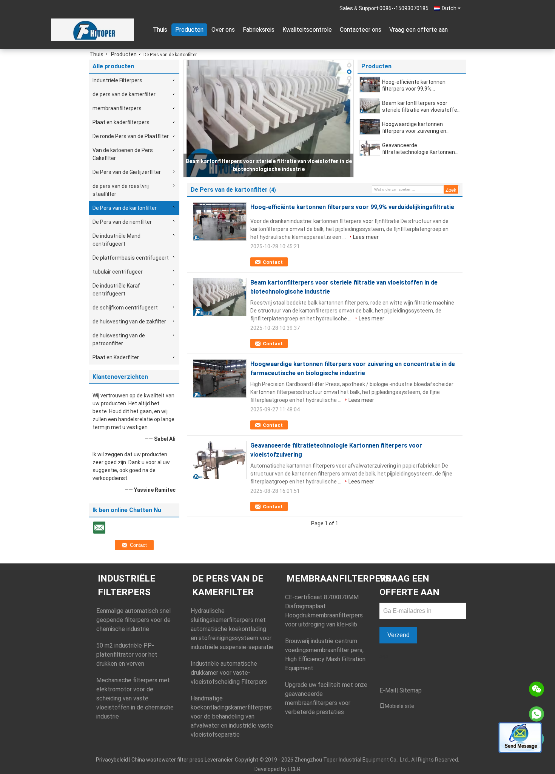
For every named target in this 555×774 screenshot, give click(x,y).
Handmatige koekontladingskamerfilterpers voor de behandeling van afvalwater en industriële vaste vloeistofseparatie (232, 716)
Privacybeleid (112, 760)
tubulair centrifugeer (117, 272)
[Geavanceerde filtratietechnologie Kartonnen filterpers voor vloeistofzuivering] (370, 148)
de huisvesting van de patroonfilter (118, 339)
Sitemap (410, 690)
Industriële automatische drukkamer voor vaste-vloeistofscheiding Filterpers (229, 672)
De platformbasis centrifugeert (130, 258)
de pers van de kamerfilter (124, 94)
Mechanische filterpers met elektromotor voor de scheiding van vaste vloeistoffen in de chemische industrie (135, 698)
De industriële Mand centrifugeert (116, 240)
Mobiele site (399, 706)
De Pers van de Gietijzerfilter (126, 172)
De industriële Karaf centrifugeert (116, 290)
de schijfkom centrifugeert (125, 308)
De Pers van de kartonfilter (124, 208)
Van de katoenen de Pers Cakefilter (122, 154)
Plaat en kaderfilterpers (121, 122)
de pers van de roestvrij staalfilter (120, 190)
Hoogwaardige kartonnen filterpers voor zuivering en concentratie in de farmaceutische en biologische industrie (420, 127)
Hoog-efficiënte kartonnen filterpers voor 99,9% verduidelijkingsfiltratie (414, 85)
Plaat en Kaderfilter (115, 357)
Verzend (398, 635)
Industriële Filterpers (117, 80)
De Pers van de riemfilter (122, 222)
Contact (273, 262)
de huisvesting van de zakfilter (129, 322)
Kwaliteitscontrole (307, 29)
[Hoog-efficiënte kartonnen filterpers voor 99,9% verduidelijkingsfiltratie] (370, 84)
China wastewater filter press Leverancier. (183, 760)
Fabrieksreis (258, 29)
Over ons (223, 29)
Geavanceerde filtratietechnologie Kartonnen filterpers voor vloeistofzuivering (421, 148)
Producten (189, 29)
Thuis (160, 29)
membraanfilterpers (117, 108)
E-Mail (387, 690)
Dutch (449, 8)
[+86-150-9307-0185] (536, 714)
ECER (294, 769)
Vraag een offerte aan (418, 29)
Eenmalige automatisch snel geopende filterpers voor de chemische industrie (133, 619)
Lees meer (366, 237)
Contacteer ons (360, 29)
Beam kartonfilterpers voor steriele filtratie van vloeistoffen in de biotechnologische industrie (421, 106)
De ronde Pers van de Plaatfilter (130, 136)
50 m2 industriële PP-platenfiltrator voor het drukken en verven (126, 654)
